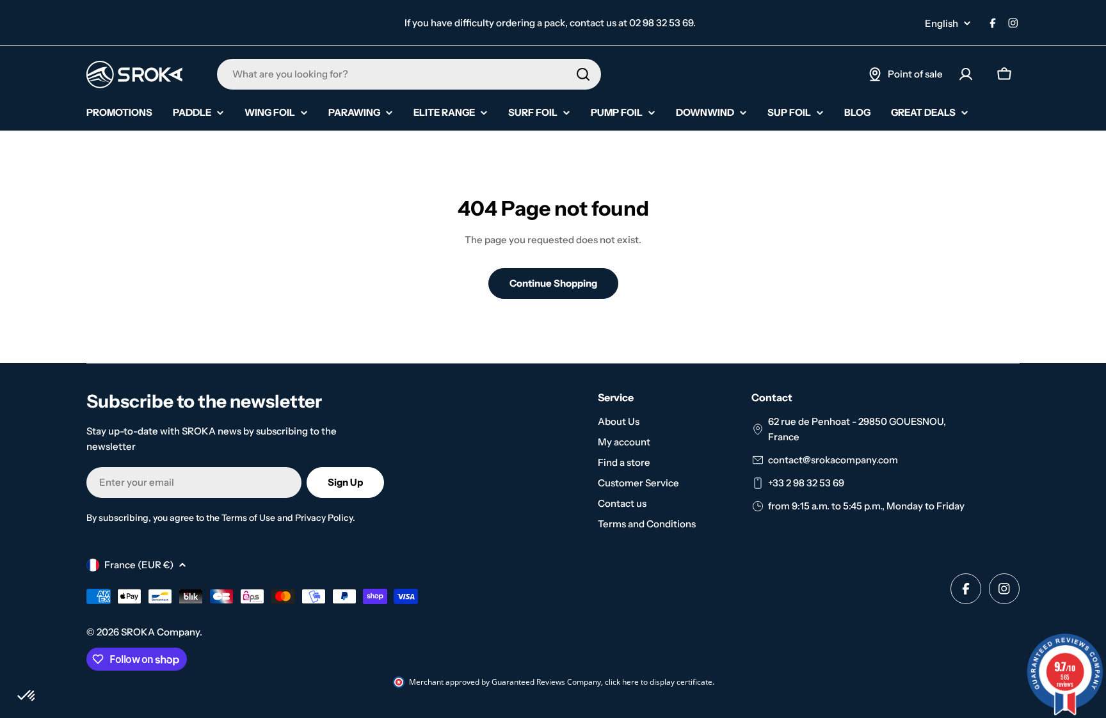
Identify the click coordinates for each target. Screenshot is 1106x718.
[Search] (583, 74)
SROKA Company (160, 632)
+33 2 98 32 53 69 (806, 483)
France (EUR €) (138, 565)
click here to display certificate (658, 681)
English (941, 23)
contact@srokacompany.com (833, 460)
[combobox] (409, 74)
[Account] (966, 74)
